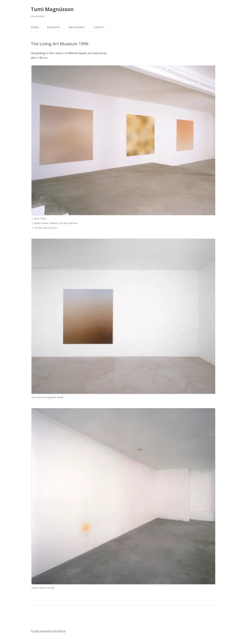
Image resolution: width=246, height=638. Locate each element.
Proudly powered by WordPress (48, 631)
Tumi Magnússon (52, 9)
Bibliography (77, 27)
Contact (98, 27)
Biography (53, 27)
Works (35, 27)
